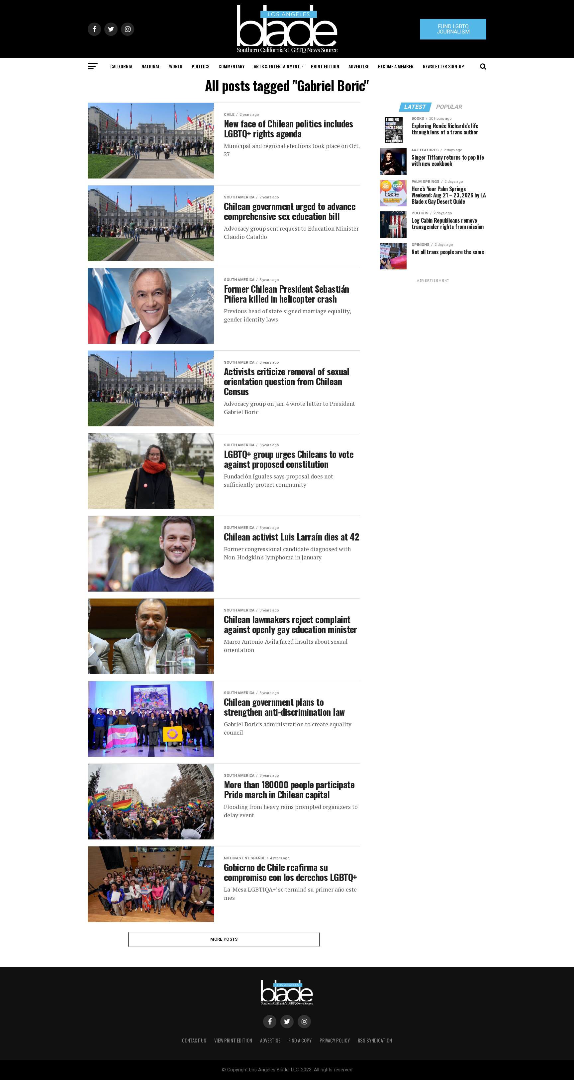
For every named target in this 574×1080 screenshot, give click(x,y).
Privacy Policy (335, 1040)
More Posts (224, 939)
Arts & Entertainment (277, 66)
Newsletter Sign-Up (443, 66)
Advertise (358, 66)
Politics (200, 66)
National (151, 66)
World (175, 66)
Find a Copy (300, 1040)
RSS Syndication (375, 1040)
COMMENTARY (231, 66)
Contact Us (194, 1040)
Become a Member (396, 66)
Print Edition (325, 66)
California (121, 66)
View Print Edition (233, 1040)
